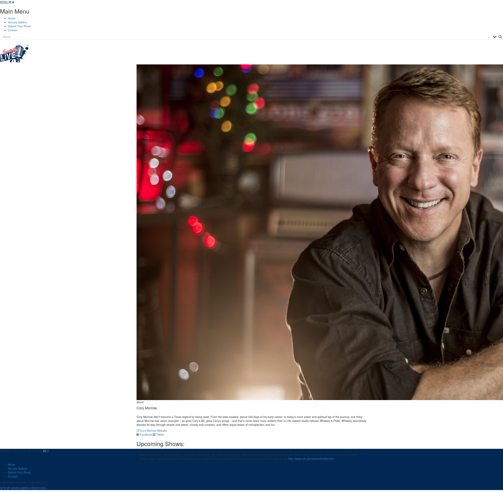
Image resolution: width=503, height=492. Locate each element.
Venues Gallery (17, 22)
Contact (12, 30)
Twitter (159, 434)
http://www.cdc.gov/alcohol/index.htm (311, 459)
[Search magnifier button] (500, 36)
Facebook (146, 434)
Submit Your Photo (19, 26)
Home (11, 18)
